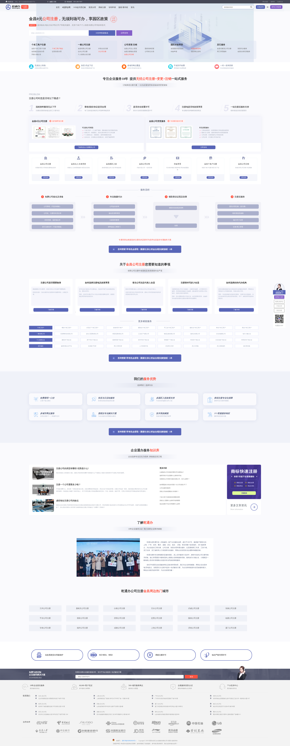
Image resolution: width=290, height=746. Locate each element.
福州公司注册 (82, 628)
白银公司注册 (119, 608)
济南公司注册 (193, 628)
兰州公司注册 (45, 608)
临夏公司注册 (230, 618)
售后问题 (279, 310)
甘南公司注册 (45, 628)
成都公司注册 (119, 628)
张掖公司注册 (230, 608)
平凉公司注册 (45, 618)
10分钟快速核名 (102, 33)
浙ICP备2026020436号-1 (129, 740)
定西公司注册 (156, 618)
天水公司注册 (156, 608)
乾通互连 (280, 1)
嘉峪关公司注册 (82, 608)
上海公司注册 (156, 628)
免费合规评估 (279, 301)
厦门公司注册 (230, 628)
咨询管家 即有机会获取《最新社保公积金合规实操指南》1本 (145, 249)
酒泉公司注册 (82, 618)
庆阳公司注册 (119, 618)
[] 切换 (52, 1)
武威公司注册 (193, 608)
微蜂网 (273, 1)
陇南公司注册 (193, 618)
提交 (191, 677)
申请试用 (279, 306)
